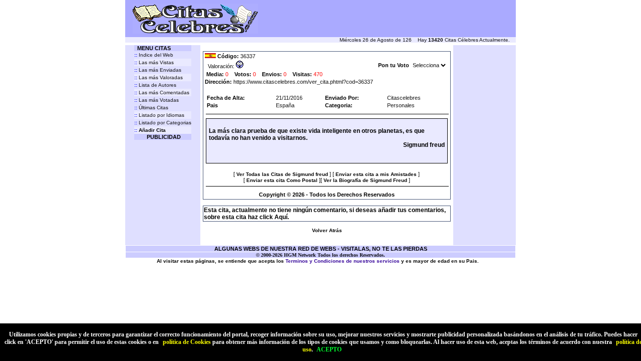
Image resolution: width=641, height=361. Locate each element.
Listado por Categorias (162, 122)
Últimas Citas (151, 107)
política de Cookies (187, 341)
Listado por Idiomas (159, 115)
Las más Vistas (154, 62)
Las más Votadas (156, 100)
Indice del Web (153, 55)
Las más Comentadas (161, 92)
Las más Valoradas (158, 77)
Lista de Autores (155, 85)
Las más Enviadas (157, 70)
